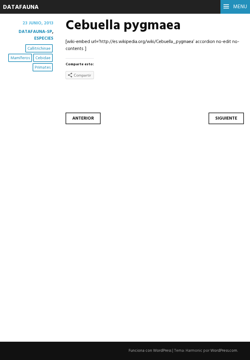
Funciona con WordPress (150, 350)
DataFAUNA (21, 7)
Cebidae (43, 58)
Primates (43, 67)
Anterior (83, 118)
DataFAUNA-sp (35, 31)
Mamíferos (20, 58)
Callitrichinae (39, 48)
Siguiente (226, 118)
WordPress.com (223, 350)
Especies (43, 38)
